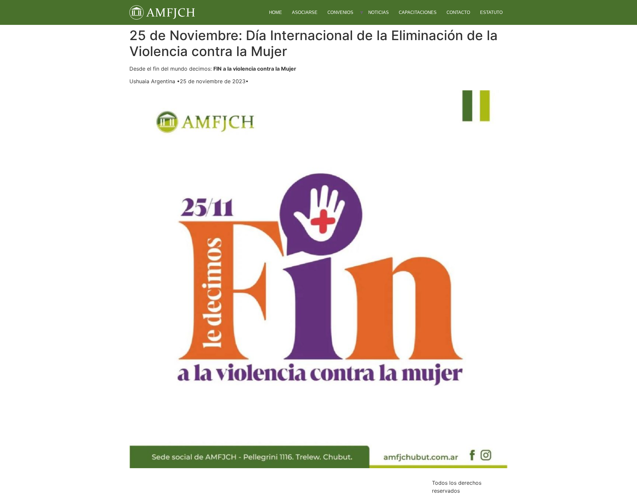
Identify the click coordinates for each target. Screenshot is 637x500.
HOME (275, 12)
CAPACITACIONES (418, 12)
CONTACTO (458, 12)
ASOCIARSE (305, 12)
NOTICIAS (378, 12)
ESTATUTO (491, 12)
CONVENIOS (340, 12)
